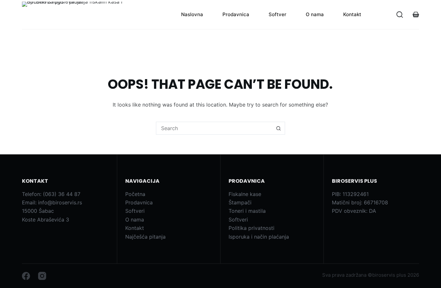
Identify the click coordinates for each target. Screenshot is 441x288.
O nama (315, 14)
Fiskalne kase (245, 194)
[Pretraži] (399, 14)
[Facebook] (26, 276)
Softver (277, 14)
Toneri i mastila (247, 211)
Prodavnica (235, 14)
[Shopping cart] (416, 14)
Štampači (240, 202)
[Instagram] (42, 276)
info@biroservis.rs (60, 202)
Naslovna (192, 14)
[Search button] (278, 128)
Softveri (135, 211)
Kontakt (352, 14)
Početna (135, 194)
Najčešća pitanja (145, 236)
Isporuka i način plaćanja (259, 236)
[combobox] (214, 128)
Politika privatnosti (251, 228)
